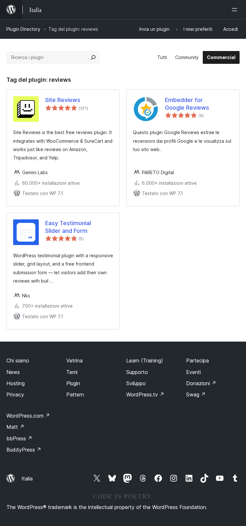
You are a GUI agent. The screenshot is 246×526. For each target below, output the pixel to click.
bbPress (19, 438)
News (13, 372)
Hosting (15, 383)
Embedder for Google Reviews (187, 104)
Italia (27, 478)
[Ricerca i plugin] (93, 57)
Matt (15, 427)
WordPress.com (28, 415)
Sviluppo (136, 383)
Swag (196, 394)
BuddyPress (23, 449)
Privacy (15, 394)
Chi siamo (17, 360)
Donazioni (201, 383)
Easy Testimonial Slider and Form (68, 227)
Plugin (73, 383)
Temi (72, 372)
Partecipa (197, 360)
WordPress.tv (145, 394)
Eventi (193, 372)
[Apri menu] (236, 9)
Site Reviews (62, 100)
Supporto (137, 372)
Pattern (75, 394)
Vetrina (74, 360)
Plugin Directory (23, 29)
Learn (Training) (144, 360)
